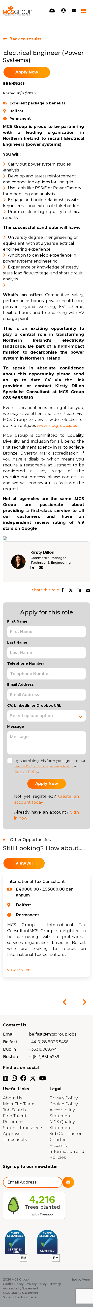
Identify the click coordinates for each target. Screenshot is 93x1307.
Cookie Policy (26, 771)
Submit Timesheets (23, 1127)
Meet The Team (18, 1104)
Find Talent (15, 1115)
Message (15, 726)
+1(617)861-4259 (44, 1056)
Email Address (20, 684)
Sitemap (55, 1284)
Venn (86, 1279)
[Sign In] (63, 10)
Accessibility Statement (20, 1288)
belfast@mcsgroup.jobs (52, 1034)
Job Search (14, 1110)
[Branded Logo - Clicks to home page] (17, 11)
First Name (17, 621)
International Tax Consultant (36, 881)
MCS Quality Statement (20, 1293)
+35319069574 (43, 1049)
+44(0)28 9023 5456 (48, 1042)
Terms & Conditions (31, 766)
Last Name (17, 642)
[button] (65, 1002)
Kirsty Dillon (42, 552)
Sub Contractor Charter (20, 1297)
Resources (13, 1121)
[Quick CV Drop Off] (52, 10)
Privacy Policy (61, 766)
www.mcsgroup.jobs (57, 425)
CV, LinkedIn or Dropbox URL (34, 705)
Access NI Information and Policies (67, 1151)
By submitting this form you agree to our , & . (49, 766)
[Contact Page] (74, 10)
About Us (12, 1098)
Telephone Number (25, 663)
